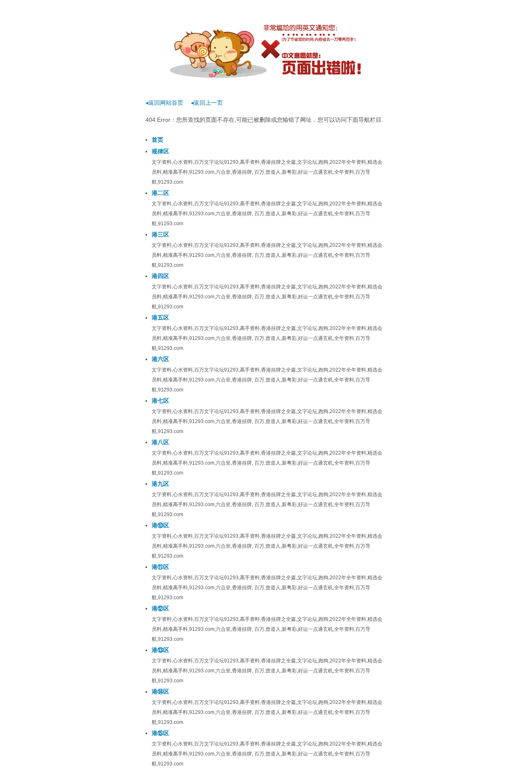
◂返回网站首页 (164, 102)
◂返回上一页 (207, 102)
